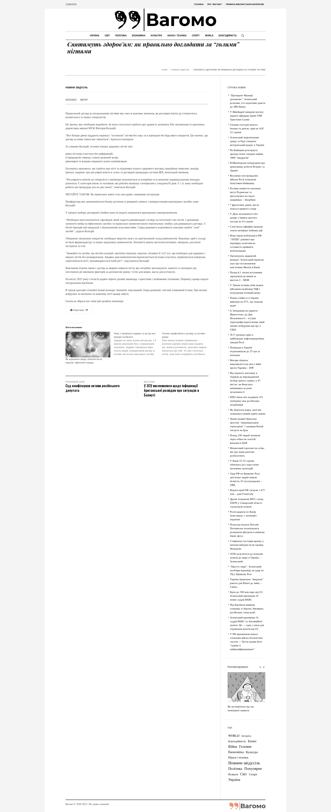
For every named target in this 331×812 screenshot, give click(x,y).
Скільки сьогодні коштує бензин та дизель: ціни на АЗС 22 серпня (247, 128)
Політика (235, 768)
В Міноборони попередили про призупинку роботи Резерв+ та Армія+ (247, 166)
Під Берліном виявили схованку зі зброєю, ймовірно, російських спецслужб (247, 608)
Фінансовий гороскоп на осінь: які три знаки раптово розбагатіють (247, 451)
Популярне (253, 768)
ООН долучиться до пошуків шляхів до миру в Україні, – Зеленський (246, 557)
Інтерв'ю (246, 735)
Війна (232, 746)
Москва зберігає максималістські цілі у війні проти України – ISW (245, 363)
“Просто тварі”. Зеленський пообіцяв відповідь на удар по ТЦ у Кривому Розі (247, 570)
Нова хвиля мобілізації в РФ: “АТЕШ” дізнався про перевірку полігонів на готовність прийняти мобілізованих (246, 243)
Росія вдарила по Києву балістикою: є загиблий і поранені (243, 515)
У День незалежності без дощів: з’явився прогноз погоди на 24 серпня (244, 217)
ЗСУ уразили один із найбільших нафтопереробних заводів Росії (247, 338)
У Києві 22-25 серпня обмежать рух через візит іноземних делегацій (244, 464)
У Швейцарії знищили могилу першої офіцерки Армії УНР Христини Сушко (247, 115)
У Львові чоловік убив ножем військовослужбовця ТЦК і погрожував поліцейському (246, 288)
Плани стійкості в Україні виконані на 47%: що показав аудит (246, 301)
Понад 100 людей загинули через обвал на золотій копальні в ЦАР (245, 438)
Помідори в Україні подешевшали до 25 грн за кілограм (245, 351)
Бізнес (252, 741)
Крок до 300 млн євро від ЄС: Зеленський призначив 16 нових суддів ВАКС (246, 595)
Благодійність (237, 741)
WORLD (233, 735)
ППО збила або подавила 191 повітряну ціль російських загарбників (246, 400)
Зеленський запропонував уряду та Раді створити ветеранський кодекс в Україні (247, 141)
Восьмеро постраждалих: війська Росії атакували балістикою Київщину (244, 179)
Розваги (233, 774)
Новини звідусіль (180, 70)
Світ (243, 774)
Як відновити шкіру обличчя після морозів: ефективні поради (84, 360)
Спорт (253, 774)
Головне (245, 746)
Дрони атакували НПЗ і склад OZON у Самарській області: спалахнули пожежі (246, 502)
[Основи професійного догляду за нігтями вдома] (186, 344)
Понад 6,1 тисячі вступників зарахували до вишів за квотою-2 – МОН (246, 276)
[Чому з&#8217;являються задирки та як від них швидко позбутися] (138, 344)
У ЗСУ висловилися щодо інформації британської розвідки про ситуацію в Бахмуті (171, 390)
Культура (252, 752)
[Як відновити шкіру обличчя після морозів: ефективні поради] (88, 344)
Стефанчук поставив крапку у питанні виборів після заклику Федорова (247, 544)
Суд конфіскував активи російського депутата (93, 388)
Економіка (236, 751)
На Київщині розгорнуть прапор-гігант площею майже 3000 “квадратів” (246, 153)
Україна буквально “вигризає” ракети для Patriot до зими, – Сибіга (247, 582)
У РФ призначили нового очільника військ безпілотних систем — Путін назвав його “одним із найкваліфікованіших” (246, 641)
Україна (234, 779)
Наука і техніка (238, 757)
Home (164, 70)
